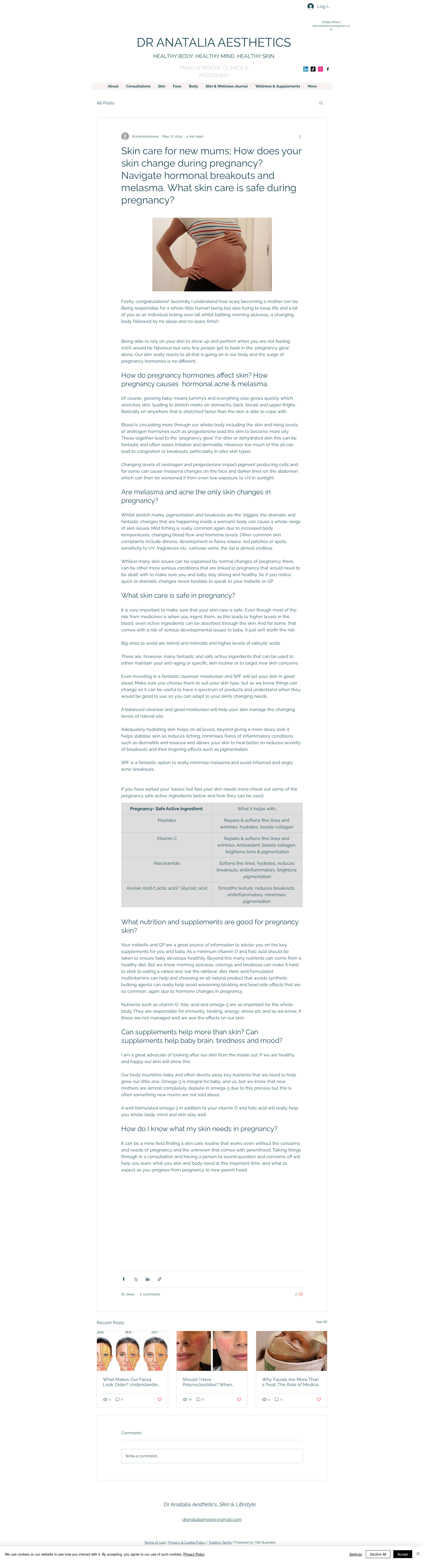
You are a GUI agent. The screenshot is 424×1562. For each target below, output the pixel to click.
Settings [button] (355, 1554)
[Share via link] (159, 1279)
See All (321, 1322)
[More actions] (300, 136)
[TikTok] (313, 69)
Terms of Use (155, 1542)
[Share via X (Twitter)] (135, 1279)
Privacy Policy (194, 1554)
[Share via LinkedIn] (147, 1279)
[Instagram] (320, 69)
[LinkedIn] (305, 69)
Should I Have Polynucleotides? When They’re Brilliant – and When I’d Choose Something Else (212, 1382)
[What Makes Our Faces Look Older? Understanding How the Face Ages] (132, 1351)
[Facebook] (327, 69)
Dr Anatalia (210, 1504)
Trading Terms (220, 1542)
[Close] (418, 1554)
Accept (403, 1554)
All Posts (105, 102)
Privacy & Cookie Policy (187, 1542)
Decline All (378, 1554)
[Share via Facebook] (123, 1279)
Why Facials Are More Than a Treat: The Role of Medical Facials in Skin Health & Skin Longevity (291, 1382)
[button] (321, 103)
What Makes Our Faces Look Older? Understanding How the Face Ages (131, 1382)
